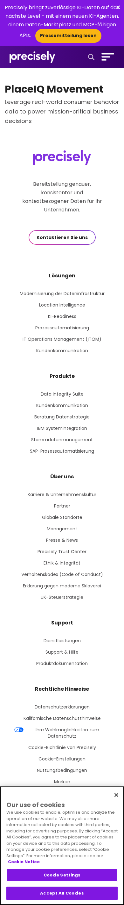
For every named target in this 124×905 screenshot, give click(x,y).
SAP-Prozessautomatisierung (62, 451)
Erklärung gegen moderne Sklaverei (62, 586)
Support (62, 622)
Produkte (62, 376)
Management (62, 529)
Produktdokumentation (62, 663)
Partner (62, 506)
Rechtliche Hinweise (62, 689)
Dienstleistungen (62, 640)
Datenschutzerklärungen (62, 707)
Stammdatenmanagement (62, 439)
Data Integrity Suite (62, 394)
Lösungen (62, 275)
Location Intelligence (62, 305)
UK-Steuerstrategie (62, 597)
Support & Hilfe (62, 652)
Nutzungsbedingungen (62, 770)
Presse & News (62, 540)
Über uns (62, 476)
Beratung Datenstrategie (62, 417)
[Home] (32, 57)
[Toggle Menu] (106, 57)
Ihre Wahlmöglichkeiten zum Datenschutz (67, 733)
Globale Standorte (62, 517)
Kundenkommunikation (62, 350)
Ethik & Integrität (62, 563)
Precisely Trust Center (62, 551)
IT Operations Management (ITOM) (62, 339)
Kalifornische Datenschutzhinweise (62, 718)
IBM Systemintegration (62, 428)
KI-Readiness (62, 316)
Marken (62, 782)
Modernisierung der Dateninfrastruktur (62, 293)
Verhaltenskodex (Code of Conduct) (62, 574)
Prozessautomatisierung (62, 328)
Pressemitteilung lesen (68, 35)
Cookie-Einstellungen (62, 759)
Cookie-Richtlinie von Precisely (62, 747)
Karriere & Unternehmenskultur (62, 494)
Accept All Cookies (62, 893)
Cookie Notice (24, 862)
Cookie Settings (62, 875)
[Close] (116, 795)
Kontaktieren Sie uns (62, 237)
